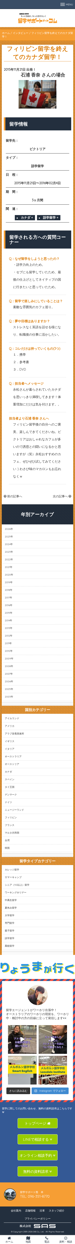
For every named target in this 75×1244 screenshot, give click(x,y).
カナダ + (27, 217)
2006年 (9, 681)
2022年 (9, 559)
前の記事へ (14, 496)
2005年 (9, 689)
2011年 (8, 643)
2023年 (9, 551)
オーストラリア (13, 756)
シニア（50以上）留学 (17, 884)
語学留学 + (50, 217)
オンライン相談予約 (36, 1155)
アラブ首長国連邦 (14, 733)
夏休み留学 (11, 907)
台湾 (7, 840)
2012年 (8, 635)
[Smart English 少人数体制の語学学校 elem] (22, 1070)
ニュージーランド (14, 809)
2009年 (9, 658)
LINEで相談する (36, 1139)
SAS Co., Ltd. (38, 1231)
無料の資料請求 (36, 1171)
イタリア (9, 748)
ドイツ (8, 802)
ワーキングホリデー (15, 892)
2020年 (9, 574)
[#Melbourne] (53, 1039)
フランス (9, 825)
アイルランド (12, 718)
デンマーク (11, 794)
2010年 (9, 650)
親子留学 (9, 930)
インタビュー (20, 33)
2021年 (8, 567)
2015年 (8, 612)
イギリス (9, 741)
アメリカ (9, 725)
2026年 (9, 528)
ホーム (6, 33)
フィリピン (11, 817)
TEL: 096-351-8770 (35, 1196)
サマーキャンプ (13, 877)
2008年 (9, 666)
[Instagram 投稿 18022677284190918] (22, 1039)
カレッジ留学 (12, 869)
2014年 (8, 620)
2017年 (8, 597)
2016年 (8, 605)
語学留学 (9, 938)
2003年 (9, 696)
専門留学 (9, 922)
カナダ (8, 771)
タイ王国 (9, 786)
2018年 (8, 589)
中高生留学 (11, 900)
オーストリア (12, 764)
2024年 (9, 544)
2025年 (9, 536)
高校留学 (9, 945)
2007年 (9, 673)
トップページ (36, 1123)
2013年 (8, 628)
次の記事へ (61, 496)
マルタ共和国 (12, 832)
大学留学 (9, 915)
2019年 (9, 582)
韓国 (7, 847)
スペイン (9, 779)
